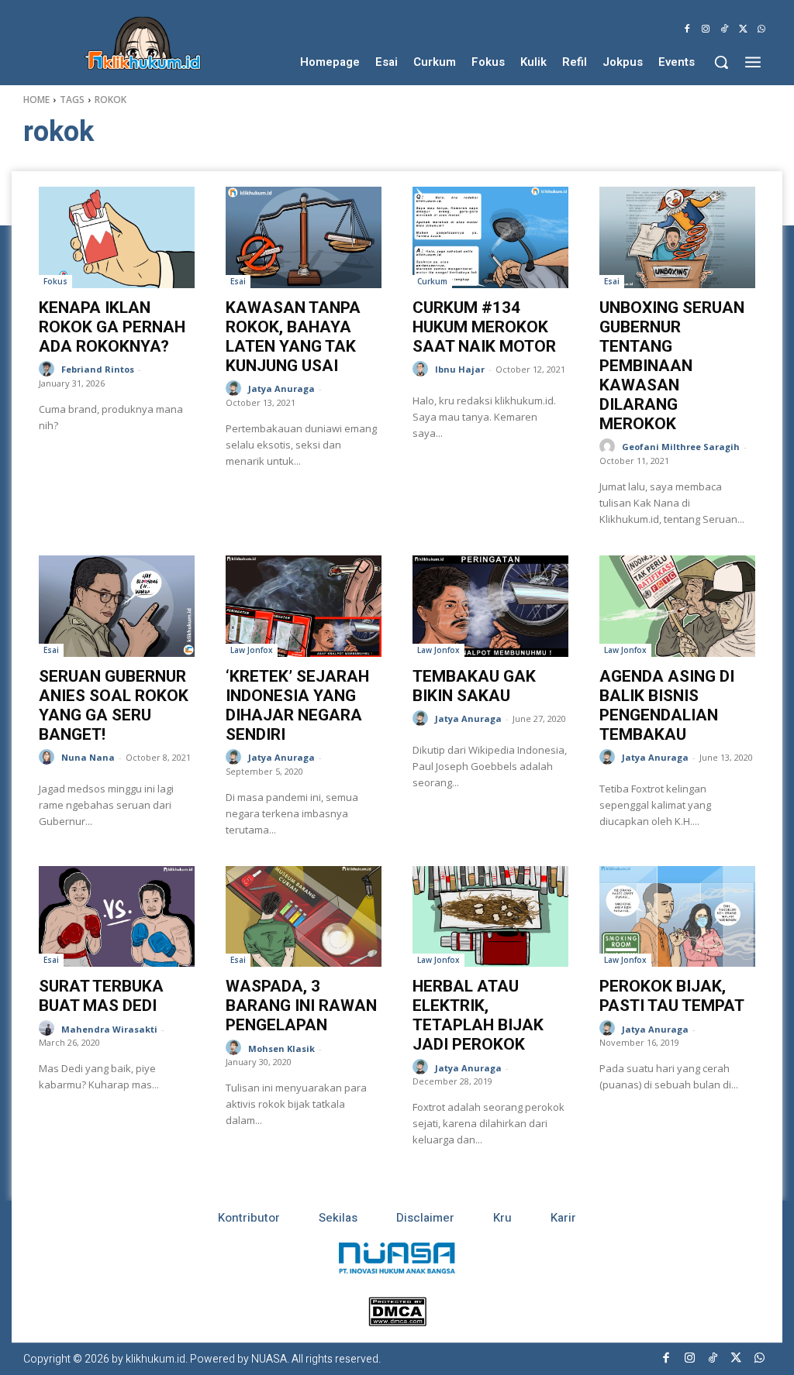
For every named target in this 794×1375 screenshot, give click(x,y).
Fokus (55, 281)
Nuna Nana (88, 757)
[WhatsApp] (761, 29)
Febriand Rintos (97, 369)
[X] (743, 29)
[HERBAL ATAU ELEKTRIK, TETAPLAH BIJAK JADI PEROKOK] (490, 917)
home (36, 99)
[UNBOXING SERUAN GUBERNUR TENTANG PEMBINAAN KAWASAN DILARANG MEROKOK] (677, 237)
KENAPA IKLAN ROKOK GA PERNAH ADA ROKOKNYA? (112, 327)
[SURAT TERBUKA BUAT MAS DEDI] (117, 917)
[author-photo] (49, 369)
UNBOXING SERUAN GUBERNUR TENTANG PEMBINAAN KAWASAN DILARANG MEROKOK (671, 365)
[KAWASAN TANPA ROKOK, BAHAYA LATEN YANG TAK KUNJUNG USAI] (303, 237)
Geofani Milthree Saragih (681, 446)
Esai (238, 281)
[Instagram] (705, 29)
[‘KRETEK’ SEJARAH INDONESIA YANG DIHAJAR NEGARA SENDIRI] (303, 606)
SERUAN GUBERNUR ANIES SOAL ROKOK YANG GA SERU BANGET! (113, 705)
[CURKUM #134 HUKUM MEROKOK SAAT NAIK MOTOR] (490, 237)
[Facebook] (687, 29)
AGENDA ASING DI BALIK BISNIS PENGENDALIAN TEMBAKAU (666, 705)
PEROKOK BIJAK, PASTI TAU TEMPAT (671, 996)
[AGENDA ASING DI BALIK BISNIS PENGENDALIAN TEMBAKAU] (677, 606)
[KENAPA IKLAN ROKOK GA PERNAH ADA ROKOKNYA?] (117, 237)
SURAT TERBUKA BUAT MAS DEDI (101, 996)
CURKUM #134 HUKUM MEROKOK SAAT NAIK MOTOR (484, 327)
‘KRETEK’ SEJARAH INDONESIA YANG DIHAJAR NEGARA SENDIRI (297, 705)
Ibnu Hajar (460, 369)
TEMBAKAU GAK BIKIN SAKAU (474, 686)
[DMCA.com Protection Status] (397, 1322)
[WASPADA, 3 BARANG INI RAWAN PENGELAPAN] (303, 917)
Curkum (432, 281)
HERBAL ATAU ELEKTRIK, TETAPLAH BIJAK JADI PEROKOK (478, 1015)
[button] (721, 62)
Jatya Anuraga (281, 388)
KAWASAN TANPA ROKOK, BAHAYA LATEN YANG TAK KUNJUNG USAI (293, 336)
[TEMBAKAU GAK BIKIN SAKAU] (490, 606)
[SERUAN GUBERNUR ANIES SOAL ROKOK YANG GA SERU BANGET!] (117, 606)
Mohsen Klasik (281, 1048)
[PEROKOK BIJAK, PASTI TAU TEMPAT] (677, 917)
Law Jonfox (251, 650)
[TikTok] (724, 29)
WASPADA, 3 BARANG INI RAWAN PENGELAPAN (301, 1005)
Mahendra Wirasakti (109, 1029)
